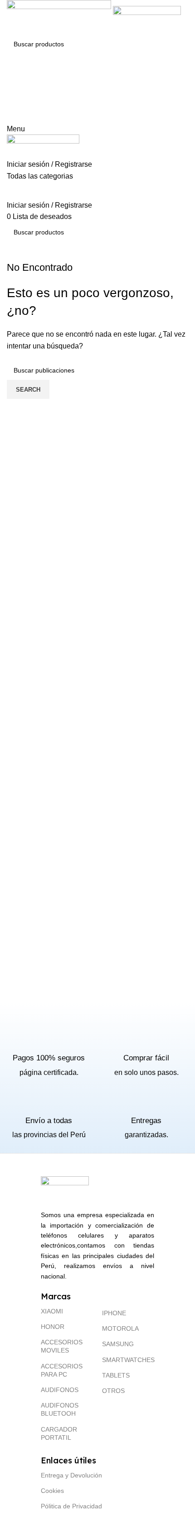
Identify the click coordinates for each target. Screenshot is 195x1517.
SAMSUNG (118, 1344)
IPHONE (114, 1313)
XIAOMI (52, 1311)
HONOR (52, 1326)
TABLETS (116, 1375)
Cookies (52, 1490)
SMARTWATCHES (128, 1359)
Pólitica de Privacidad (71, 1506)
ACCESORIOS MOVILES (62, 1346)
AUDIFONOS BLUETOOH (59, 1409)
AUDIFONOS (59, 1389)
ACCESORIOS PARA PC (62, 1370)
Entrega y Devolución (71, 1475)
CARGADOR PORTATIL (59, 1433)
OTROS (113, 1390)
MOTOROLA (120, 1328)
